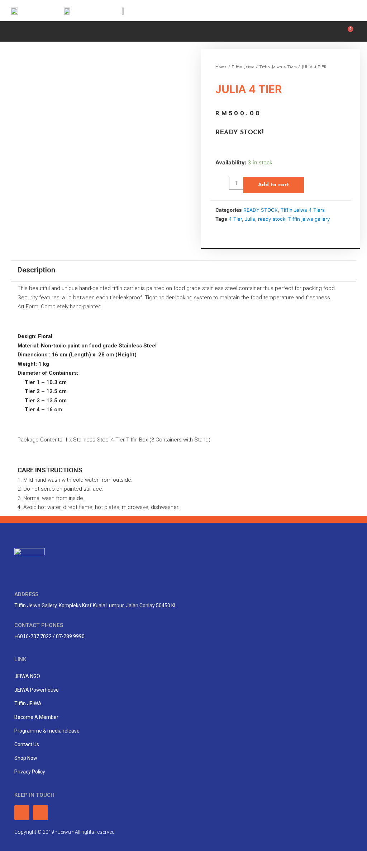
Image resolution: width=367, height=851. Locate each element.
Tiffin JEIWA (28, 703)
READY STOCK (260, 210)
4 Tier (235, 219)
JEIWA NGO (27, 676)
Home (221, 67)
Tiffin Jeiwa (243, 67)
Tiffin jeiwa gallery (309, 219)
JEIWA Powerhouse (36, 690)
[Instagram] (348, 11)
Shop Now (25, 758)
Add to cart (273, 185)
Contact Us (26, 744)
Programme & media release (47, 731)
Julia (250, 219)
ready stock (271, 219)
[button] (12, 30)
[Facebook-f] (332, 11)
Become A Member (36, 717)
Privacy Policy (29, 772)
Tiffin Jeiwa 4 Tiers (278, 67)
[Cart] (349, 31)
